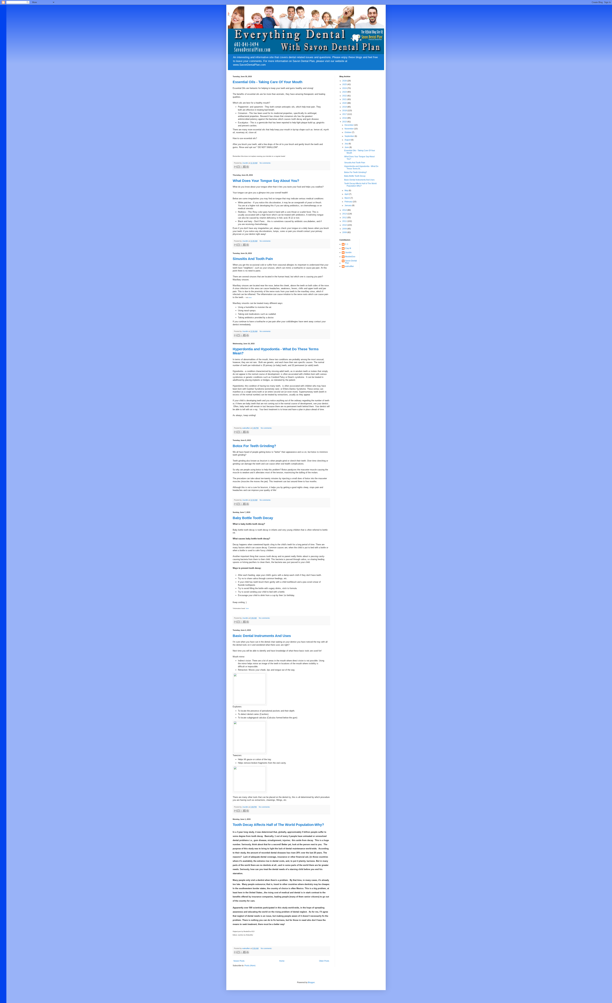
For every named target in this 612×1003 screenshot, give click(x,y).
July (347, 144)
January (348, 205)
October (348, 132)
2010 (344, 225)
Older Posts (324, 961)
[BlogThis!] (238, 166)
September (350, 136)
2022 (344, 96)
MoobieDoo (350, 256)
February (349, 202)
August (348, 140)
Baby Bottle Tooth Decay (253, 518)
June (347, 147)
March (347, 198)
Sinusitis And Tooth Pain (253, 259)
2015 (344, 122)
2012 (344, 217)
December (349, 125)
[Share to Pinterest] (247, 166)
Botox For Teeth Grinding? (254, 446)
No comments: (265, 163)
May (347, 190)
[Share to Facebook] (244, 166)
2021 (344, 99)
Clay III (348, 248)
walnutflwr (349, 266)
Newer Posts (238, 961)
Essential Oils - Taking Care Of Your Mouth (267, 82)
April (347, 194)
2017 (344, 114)
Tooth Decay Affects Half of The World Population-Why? (278, 825)
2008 (344, 232)
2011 (344, 221)
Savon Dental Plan (351, 262)
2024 (344, 88)
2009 (344, 229)
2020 (344, 103)
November (349, 129)
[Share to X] (241, 166)
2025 (344, 84)
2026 (344, 81)
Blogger (311, 982)
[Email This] (235, 166)
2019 (344, 107)
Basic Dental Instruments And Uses (262, 636)
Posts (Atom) (249, 965)
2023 (344, 92)
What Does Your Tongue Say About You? (266, 181)
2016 (344, 118)
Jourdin (348, 252)
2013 (344, 214)
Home (281, 961)
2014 (344, 210)
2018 (344, 110)
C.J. (346, 244)
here (250, 297)
